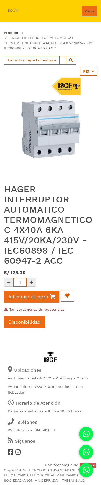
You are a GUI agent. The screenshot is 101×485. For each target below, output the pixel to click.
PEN (87, 71)
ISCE (13, 10)
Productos (13, 32)
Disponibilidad (24, 322)
